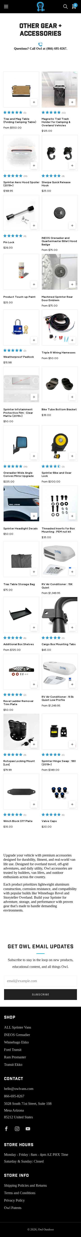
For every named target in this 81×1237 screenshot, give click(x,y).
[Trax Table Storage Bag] (21, 559)
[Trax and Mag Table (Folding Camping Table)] (21, 89)
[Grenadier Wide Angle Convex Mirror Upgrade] (21, 443)
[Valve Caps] (59, 792)
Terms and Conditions (19, 1193)
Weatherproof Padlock (18, 356)
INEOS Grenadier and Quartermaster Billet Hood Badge (59, 241)
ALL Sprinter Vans (17, 1027)
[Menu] (6, 6)
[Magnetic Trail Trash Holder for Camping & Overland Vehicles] (59, 89)
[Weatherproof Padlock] (21, 327)
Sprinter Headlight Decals (20, 528)
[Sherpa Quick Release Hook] (59, 153)
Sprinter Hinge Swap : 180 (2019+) (59, 762)
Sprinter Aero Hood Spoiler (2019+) (21, 184)
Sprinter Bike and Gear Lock (56, 474)
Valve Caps (49, 821)
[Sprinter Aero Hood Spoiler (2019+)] (21, 153)
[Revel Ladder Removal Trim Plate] (21, 672)
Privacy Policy (14, 1200)
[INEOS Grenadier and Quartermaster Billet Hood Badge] (59, 213)
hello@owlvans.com (18, 1089)
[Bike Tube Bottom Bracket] (59, 384)
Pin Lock (8, 242)
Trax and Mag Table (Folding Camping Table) (19, 120)
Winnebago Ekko (16, 1042)
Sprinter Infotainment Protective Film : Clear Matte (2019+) (18, 413)
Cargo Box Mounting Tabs (59, 644)
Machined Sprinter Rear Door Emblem (57, 298)
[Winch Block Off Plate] (21, 792)
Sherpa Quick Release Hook (56, 184)
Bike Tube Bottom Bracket (59, 409)
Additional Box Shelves (18, 644)
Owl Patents (12, 1208)
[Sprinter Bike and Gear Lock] (59, 443)
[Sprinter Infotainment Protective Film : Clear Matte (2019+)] (21, 384)
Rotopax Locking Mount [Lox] (19, 762)
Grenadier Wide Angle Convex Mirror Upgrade (18, 474)
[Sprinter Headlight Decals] (21, 503)
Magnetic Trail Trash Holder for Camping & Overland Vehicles (56, 122)
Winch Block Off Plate (18, 821)
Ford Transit (12, 1050)
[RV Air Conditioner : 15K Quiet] (59, 559)
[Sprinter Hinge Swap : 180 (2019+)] (59, 732)
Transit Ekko (13, 1064)
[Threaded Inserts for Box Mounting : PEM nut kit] (59, 503)
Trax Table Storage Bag (19, 584)
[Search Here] (65, 6)
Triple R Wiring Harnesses (58, 352)
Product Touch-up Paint (19, 296)
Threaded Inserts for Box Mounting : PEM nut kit (58, 530)
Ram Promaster (15, 1057)
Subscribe (40, 994)
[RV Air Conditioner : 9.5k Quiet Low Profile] (59, 672)
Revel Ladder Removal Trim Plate (18, 702)
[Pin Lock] (21, 213)
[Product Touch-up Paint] (21, 272)
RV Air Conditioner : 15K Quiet (57, 586)
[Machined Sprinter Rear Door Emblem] (59, 272)
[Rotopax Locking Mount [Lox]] (21, 732)
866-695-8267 (14, 1096)
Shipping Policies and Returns (25, 1185)
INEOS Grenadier (17, 1035)
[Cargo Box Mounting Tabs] (59, 615)
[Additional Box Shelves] (21, 615)
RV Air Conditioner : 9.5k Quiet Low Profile (58, 698)
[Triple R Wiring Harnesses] (59, 327)
